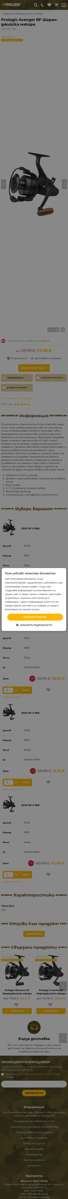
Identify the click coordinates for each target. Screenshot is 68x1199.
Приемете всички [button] (35, 617)
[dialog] (34, 599)
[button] (34, 625)
